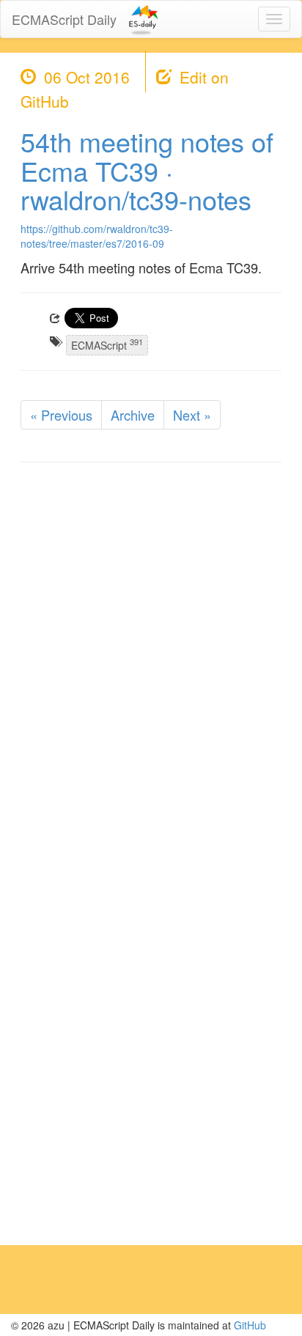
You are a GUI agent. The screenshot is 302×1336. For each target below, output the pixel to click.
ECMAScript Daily (64, 19)
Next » (192, 414)
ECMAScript (107, 344)
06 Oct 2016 (87, 77)
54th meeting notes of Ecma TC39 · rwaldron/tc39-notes (147, 170)
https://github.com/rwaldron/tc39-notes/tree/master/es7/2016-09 (97, 236)
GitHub (250, 1325)
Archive (133, 414)
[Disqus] (151, 660)
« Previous (61, 414)
